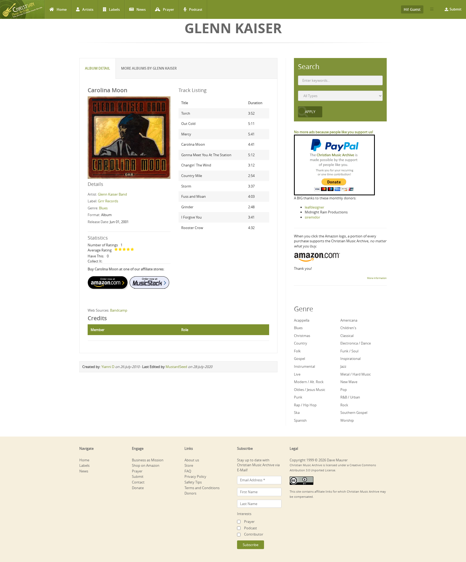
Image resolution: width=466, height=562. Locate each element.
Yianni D (107, 366)
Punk (298, 397)
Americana (348, 320)
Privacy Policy (195, 476)
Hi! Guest (412, 9)
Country (300, 343)
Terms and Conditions (202, 487)
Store (188, 465)
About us (191, 460)
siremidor (312, 217)
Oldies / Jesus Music (309, 389)
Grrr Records (108, 201)
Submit (455, 9)
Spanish (300, 420)
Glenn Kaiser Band (112, 194)
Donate (138, 487)
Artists (87, 9)
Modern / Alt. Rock (309, 381)
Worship (347, 420)
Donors (190, 493)
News (141, 9)
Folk (297, 351)
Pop (343, 389)
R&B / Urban (350, 397)
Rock (344, 405)
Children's (348, 327)
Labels (114, 9)
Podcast (195, 9)
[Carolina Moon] (129, 137)
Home (62, 9)
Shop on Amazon (145, 465)
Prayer (168, 9)
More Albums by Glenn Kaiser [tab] (149, 68)
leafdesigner (314, 207)
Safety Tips (193, 482)
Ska (297, 412)
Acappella (301, 320)
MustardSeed (176, 366)
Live (297, 374)
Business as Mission (147, 460)
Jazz (343, 366)
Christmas (302, 335)
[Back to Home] (22, 9)
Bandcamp (118, 310)
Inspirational (350, 358)
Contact (138, 482)
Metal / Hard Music (355, 374)
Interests (244, 513)
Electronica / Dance (355, 343)
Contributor (253, 534)
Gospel (299, 358)
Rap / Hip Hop (305, 405)
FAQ (187, 471)
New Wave (348, 381)
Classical (347, 335)
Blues (103, 208)
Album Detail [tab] (97, 68)
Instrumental (304, 366)
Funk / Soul (349, 351)
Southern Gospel (353, 412)
